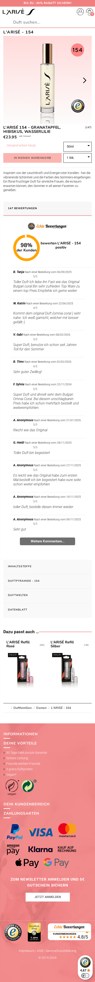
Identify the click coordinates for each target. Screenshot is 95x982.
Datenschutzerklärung (61, 951)
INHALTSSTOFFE (20, 566)
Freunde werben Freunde (23, 763)
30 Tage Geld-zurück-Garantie (26, 752)
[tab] (47, 209)
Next (85, 80)
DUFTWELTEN (18, 595)
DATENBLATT (17, 609)
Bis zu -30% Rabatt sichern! (48, 3)
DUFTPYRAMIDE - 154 (24, 581)
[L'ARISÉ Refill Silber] (69, 665)
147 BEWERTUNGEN (22, 208)
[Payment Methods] (48, 845)
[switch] (85, 975)
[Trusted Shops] (13, 932)
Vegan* (11, 774)
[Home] (19, 12)
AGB (40, 951)
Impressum (27, 951)
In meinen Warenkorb (32, 158)
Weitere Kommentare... (48, 541)
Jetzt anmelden (47, 897)
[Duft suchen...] (90, 22)
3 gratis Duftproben (19, 769)
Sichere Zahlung (17, 758)
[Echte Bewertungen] (70, 931)
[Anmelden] (80, 12)
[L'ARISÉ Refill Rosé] (25, 665)
